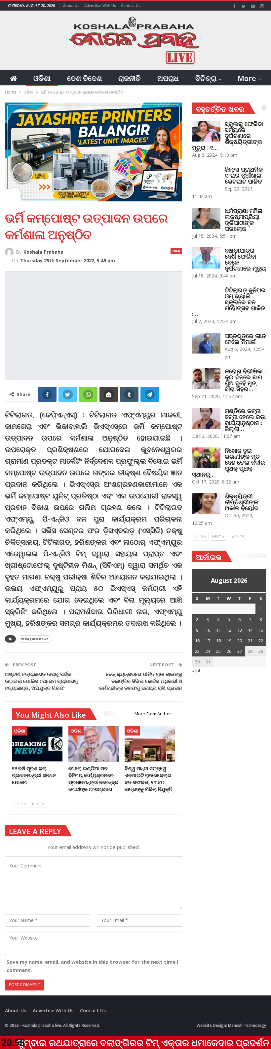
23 (197, 651)
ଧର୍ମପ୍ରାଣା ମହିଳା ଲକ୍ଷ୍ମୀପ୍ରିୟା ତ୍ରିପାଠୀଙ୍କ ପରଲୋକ (243, 219)
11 (218, 630)
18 (218, 641)
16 (197, 641)
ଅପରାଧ (168, 78)
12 (229, 630)
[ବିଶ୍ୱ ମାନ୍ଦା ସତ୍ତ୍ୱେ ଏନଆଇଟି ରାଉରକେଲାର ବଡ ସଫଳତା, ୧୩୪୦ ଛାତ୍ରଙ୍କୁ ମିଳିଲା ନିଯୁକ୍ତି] (150, 744)
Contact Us (130, 5)
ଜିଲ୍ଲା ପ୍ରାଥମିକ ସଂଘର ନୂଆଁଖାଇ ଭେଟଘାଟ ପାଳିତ (244, 175)
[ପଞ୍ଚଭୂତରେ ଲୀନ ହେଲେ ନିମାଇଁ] (206, 343)
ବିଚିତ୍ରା (205, 78)
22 (260, 641)
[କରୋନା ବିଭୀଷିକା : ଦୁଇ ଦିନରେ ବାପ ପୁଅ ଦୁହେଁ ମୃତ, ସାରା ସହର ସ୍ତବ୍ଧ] (206, 378)
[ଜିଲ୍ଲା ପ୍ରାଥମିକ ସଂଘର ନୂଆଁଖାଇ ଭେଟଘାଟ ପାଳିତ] (206, 177)
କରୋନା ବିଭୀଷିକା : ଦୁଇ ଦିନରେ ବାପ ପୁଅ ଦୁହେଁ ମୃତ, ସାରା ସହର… (245, 380)
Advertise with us (100, 5)
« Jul (196, 671)
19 (229, 641)
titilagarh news (34, 639)
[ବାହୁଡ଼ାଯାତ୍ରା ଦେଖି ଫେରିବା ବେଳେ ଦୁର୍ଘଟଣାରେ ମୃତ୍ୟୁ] (206, 258)
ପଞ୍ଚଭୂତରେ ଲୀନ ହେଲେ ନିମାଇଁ (245, 339)
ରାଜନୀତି (129, 78)
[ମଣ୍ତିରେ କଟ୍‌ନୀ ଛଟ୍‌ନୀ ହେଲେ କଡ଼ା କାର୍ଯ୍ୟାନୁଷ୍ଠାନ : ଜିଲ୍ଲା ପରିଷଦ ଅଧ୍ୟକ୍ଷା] (206, 418)
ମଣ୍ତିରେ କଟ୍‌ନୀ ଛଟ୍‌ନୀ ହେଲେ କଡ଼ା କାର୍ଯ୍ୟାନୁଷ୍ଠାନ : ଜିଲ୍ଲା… (245, 420)
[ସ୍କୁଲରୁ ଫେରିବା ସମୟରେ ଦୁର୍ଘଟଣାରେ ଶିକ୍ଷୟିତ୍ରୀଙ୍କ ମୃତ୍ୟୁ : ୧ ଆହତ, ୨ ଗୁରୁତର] (206, 131)
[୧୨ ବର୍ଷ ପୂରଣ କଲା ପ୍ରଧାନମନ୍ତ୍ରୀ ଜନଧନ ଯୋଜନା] (37, 744)
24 (208, 651)
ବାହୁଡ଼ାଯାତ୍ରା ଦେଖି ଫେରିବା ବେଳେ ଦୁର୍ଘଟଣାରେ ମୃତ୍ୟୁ (245, 259)
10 (208, 630)
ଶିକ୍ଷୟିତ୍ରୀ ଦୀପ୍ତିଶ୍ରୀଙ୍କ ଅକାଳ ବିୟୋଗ (242, 502)
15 (260, 630)
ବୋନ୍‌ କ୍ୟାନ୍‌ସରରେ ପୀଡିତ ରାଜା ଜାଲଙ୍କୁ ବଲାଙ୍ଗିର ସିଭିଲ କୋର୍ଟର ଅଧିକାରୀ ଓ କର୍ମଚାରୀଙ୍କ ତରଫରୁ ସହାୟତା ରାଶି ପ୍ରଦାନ (140, 681)
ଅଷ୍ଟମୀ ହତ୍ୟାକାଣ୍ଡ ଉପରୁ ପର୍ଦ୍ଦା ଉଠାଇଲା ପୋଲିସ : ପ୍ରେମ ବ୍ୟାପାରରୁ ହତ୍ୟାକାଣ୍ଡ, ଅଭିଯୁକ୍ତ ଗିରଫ (41, 681)
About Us (71, 5)
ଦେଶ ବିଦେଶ (84, 78)
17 (208, 641)
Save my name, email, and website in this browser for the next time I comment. (92, 966)
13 (239, 630)
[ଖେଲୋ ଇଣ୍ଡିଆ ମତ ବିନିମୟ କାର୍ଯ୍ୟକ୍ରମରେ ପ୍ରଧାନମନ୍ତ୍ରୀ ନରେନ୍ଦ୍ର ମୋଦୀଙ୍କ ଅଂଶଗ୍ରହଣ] (93, 744)
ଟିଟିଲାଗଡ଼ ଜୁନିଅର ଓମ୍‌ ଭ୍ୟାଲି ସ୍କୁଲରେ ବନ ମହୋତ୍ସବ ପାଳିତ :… (229, 302)
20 (239, 641)
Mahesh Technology (247, 1025)
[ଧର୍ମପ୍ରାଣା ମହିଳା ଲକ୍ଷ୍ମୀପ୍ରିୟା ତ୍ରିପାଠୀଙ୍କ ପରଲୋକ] (206, 218)
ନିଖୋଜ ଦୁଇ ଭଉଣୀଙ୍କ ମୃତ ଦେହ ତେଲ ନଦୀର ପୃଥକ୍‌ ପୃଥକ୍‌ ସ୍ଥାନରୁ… (228, 462)
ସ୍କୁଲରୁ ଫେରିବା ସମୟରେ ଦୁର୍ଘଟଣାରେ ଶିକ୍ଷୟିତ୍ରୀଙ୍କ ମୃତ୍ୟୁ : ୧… (227, 135)
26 (229, 651)
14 (250, 630)
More (247, 78)
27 (239, 651)
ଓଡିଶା (42, 78)
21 (250, 641)
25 (218, 651)
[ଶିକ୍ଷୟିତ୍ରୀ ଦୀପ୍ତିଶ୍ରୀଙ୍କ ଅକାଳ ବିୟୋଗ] (206, 503)
